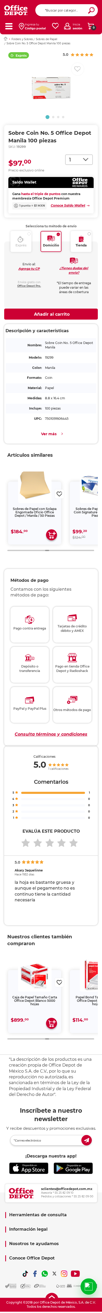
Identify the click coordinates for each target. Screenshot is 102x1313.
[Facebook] (35, 1274)
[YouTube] (75, 1274)
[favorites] (55, 26)
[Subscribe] (86, 1140)
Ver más (48, 434)
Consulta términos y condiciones (51, 734)
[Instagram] (64, 1274)
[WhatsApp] (45, 1274)
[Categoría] (8, 26)
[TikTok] (25, 1274)
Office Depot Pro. (29, 286)
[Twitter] (54, 1274)
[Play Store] (73, 1168)
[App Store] (28, 1168)
